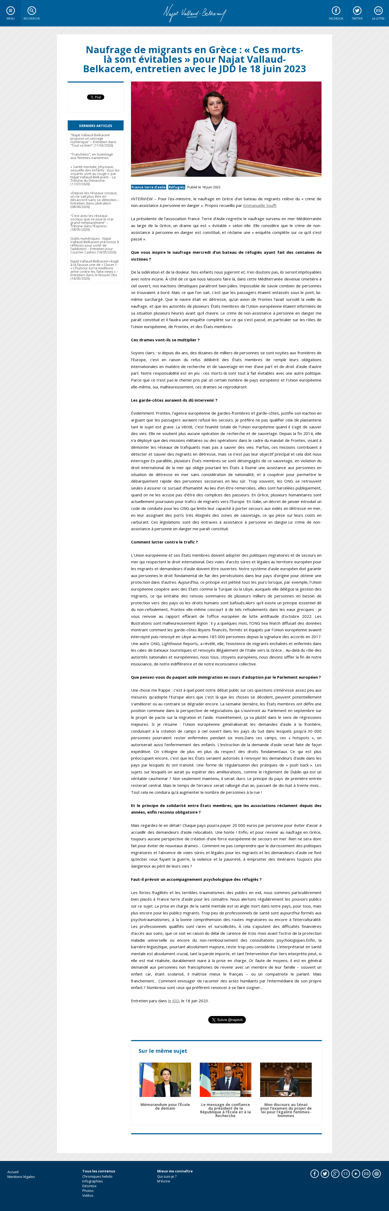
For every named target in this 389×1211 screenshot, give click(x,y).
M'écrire (163, 1181)
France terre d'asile (149, 187)
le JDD (173, 1000)
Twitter (357, 18)
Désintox (89, 1185)
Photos (88, 1190)
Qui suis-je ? (167, 1176)
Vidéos (87, 1195)
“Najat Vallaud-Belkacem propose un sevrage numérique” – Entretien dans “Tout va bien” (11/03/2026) (93, 140)
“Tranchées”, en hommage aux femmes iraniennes (91, 156)
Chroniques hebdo (97, 1176)
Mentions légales (21, 1176)
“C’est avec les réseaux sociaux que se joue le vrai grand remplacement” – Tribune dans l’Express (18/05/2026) (91, 222)
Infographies (92, 1181)
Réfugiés (177, 187)
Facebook (336, 18)
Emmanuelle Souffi (260, 205)
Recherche (32, 18)
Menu (11, 18)
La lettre (378, 18)
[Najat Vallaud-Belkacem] (194, 13)
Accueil (13, 1171)
